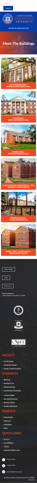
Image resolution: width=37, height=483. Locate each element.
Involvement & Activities (12, 390)
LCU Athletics (8, 443)
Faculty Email (8, 361)
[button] (8, 8)
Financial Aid (8, 417)
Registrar (7, 379)
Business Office (9, 402)
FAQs (6, 428)
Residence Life (9, 383)
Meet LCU (7, 421)
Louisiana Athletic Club (12, 450)
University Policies (10, 365)
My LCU (6, 439)
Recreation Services (11, 399)
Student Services (9, 387)
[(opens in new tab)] (18, 310)
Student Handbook (10, 406)
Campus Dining (9, 395)
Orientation (8, 424)
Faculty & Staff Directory (12, 368)
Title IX (6, 446)
